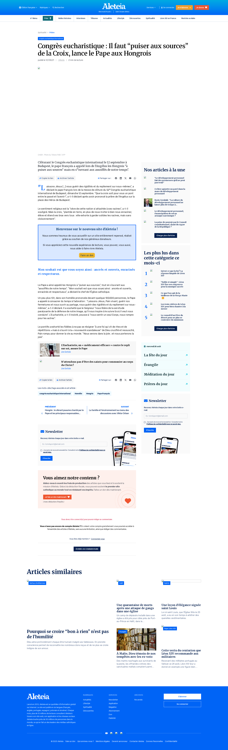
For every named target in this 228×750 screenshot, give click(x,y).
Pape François (104, 393)
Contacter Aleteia (137, 741)
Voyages (122, 631)
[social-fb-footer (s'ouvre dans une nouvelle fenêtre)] (111, 733)
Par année (138, 700)
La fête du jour (155, 355)
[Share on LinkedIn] (121, 178)
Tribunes (94, 18)
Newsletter (113, 700)
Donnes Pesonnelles (154, 741)
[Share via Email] (130, 178)
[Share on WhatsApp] (135, 178)
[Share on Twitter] (125, 178)
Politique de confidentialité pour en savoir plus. (164, 424)
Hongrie (89, 393)
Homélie (78, 393)
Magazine (113, 707)
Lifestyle (120, 18)
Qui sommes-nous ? (85, 741)
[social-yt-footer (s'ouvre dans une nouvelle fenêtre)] (106, 733)
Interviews (81, 18)
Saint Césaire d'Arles (122, 12)
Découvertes (135, 18)
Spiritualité (150, 18)
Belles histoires (64, 18)
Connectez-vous (98, 539)
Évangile (151, 365)
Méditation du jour (159, 374)
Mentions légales (103, 741)
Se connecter (168, 7)
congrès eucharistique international (55, 393)
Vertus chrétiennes (37, 583)
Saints (166, 583)
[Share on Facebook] (116, 178)
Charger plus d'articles (165, 235)
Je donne (200, 7)
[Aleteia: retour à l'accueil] (114, 6)
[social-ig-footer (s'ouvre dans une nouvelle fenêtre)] (121, 733)
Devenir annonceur (119, 741)
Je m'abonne (182, 7)
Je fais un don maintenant (55, 497)
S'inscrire (46, 458)
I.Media (61, 60)
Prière (51, 32)
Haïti (121, 583)
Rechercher (59, 7)
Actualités (107, 18)
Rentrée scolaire (188, 18)
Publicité (112, 718)
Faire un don (87, 255)
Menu (35, 18)
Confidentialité (171, 741)
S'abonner (182, 696)
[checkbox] (41, 450)
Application (113, 703)
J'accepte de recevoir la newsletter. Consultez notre (74, 451)
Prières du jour (156, 384)
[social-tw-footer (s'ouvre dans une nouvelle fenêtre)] (116, 733)
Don (110, 714)
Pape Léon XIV (170, 628)
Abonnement (114, 711)
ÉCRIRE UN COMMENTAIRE (87, 549)
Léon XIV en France (168, 18)
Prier (46, 18)
